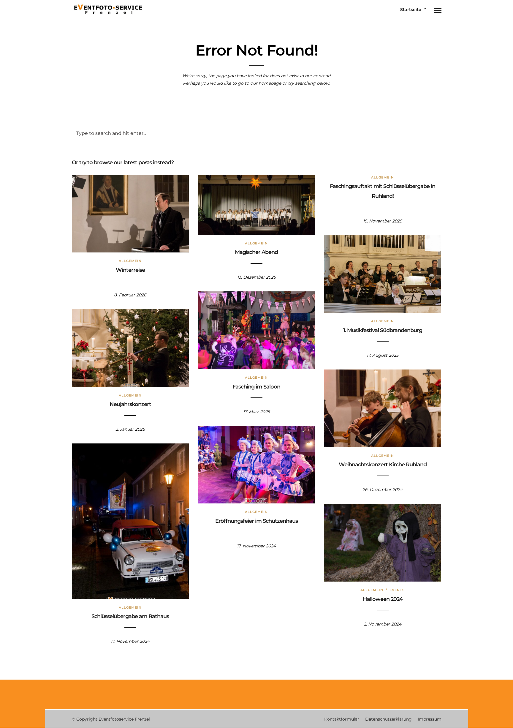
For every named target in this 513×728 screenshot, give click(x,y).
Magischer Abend (256, 252)
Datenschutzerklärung (388, 719)
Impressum (429, 719)
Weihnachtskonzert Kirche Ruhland (383, 464)
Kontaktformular (341, 719)
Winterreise (130, 270)
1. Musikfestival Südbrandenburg (382, 330)
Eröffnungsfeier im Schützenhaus (256, 521)
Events (397, 590)
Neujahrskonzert (130, 404)
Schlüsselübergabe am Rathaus (130, 616)
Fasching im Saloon (256, 386)
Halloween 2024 (383, 599)
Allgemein (130, 261)
